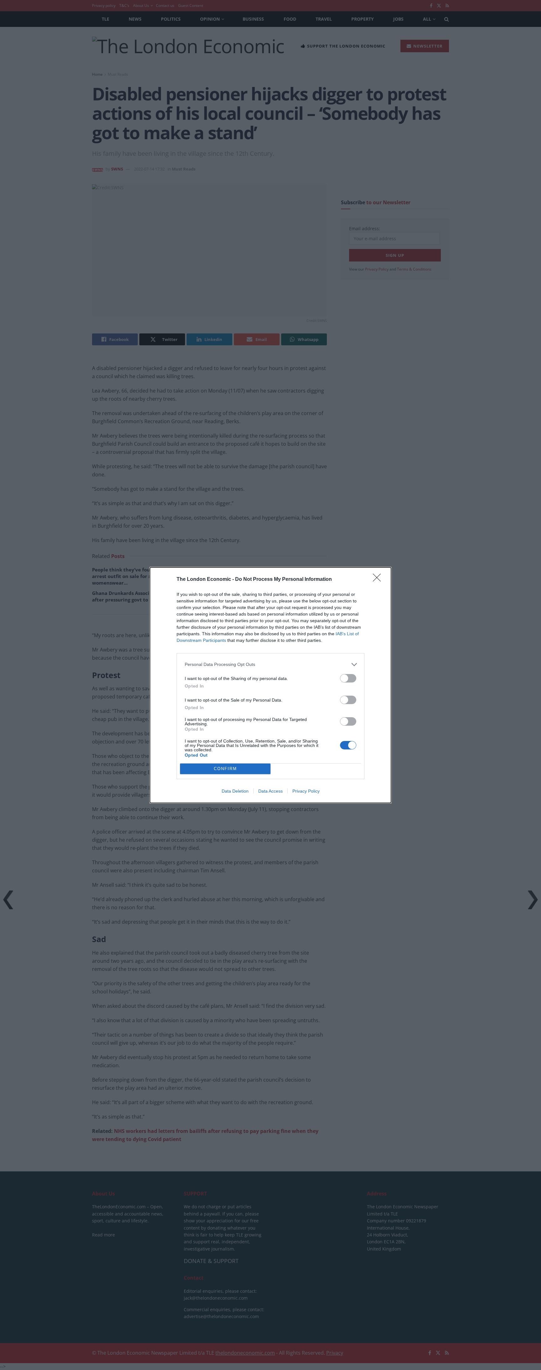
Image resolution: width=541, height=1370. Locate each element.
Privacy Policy (306, 791)
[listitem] (270, 664)
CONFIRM (225, 768)
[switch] (348, 678)
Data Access (270, 791)
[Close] (379, 580)
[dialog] (270, 685)
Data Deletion (235, 791)
